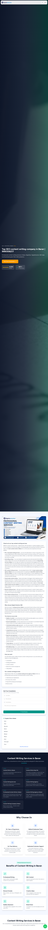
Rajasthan (11, 245)
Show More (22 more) (24, 746)
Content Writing (6, 245)
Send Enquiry (25, 711)
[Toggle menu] (45, 2)
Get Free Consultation (9, 261)
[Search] (42, 2)
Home (3, 245)
